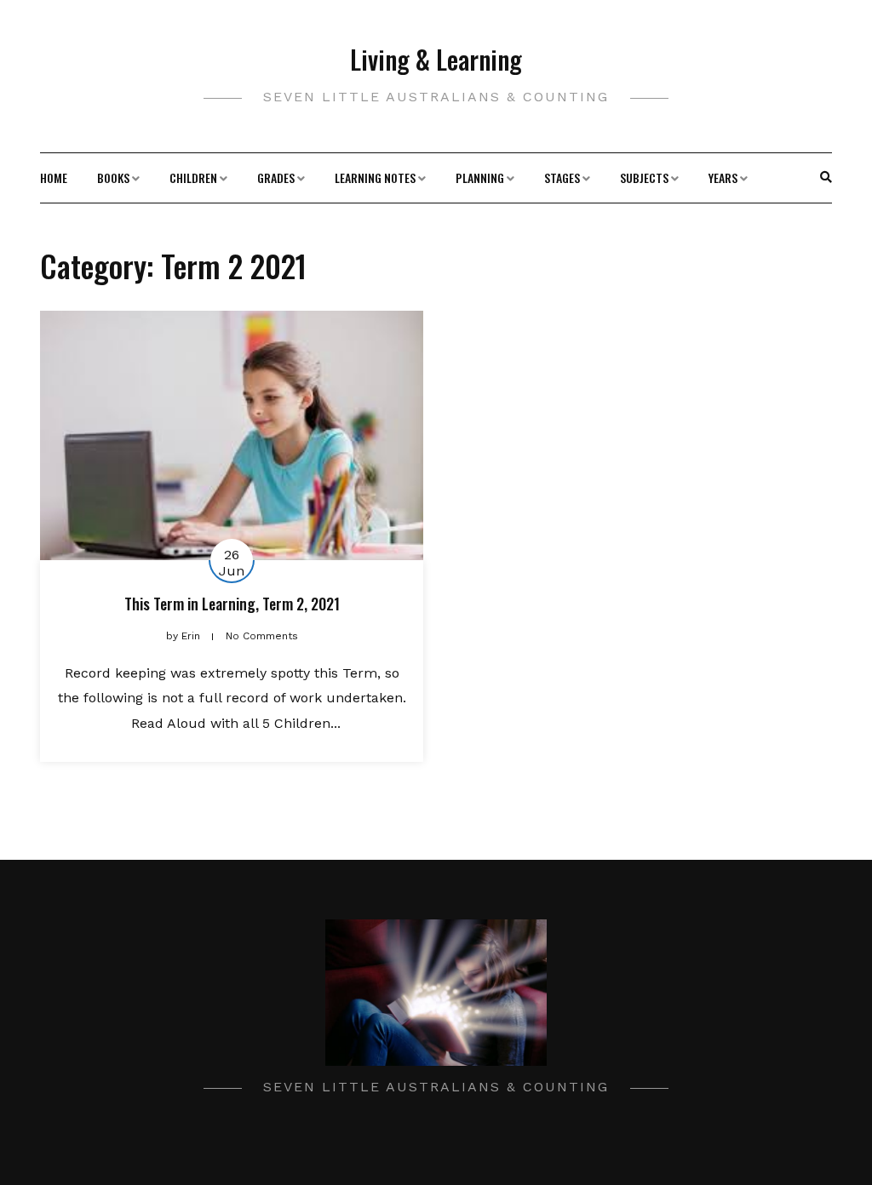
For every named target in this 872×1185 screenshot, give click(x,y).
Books (113, 177)
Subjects (644, 177)
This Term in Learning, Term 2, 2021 (232, 603)
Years (722, 177)
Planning (480, 177)
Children (193, 177)
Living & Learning (436, 59)
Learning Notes (375, 177)
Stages (562, 177)
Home (53, 177)
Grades (276, 177)
